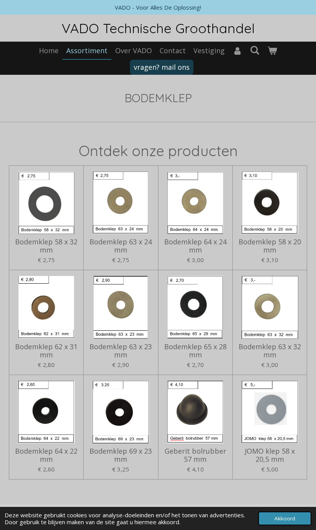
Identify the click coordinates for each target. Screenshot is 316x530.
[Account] (237, 51)
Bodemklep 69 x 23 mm (120, 455)
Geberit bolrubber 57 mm (195, 455)
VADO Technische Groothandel (158, 28)
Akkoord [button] (284, 518)
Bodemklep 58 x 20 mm (270, 246)
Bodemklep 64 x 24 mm (195, 246)
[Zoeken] (254, 50)
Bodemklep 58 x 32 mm (46, 246)
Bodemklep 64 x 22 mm (46, 455)
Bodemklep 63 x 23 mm (120, 351)
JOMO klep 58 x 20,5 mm (270, 455)
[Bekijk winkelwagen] (272, 51)
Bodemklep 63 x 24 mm (120, 246)
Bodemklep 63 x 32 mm (270, 351)
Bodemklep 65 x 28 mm (195, 351)
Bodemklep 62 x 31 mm (46, 351)
